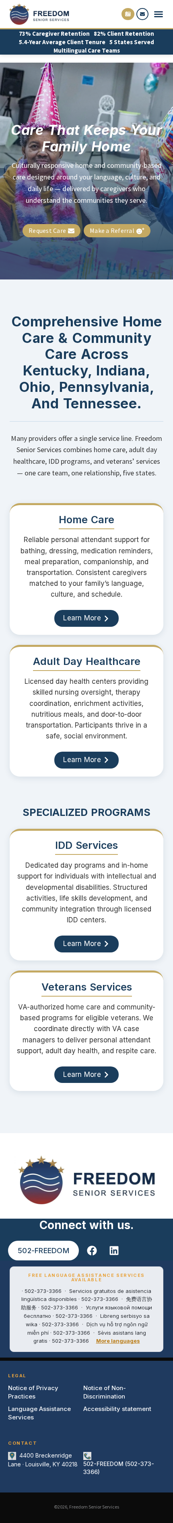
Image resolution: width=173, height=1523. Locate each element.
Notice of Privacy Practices (33, 1392)
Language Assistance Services (39, 1413)
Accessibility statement (117, 1409)
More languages (118, 1340)
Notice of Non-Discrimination (104, 1392)
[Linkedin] (114, 1251)
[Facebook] (92, 1251)
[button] (158, 14)
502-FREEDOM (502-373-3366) (118, 1467)
